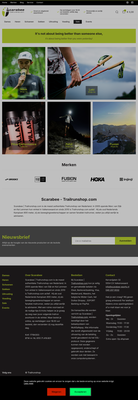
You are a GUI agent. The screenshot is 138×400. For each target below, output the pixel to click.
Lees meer (28, 383)
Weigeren (56, 391)
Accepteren (80, 391)
